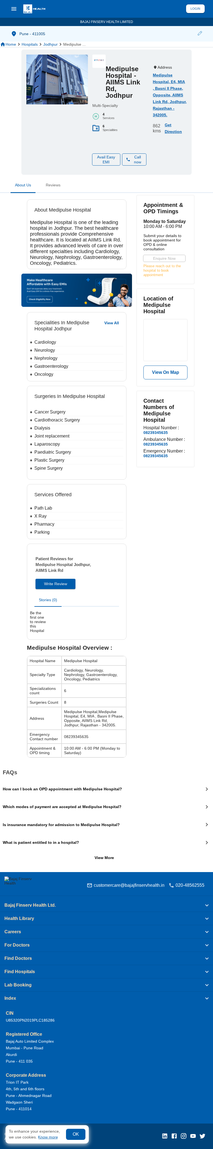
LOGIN (195, 8)
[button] (199, 33)
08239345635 (155, 432)
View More (104, 857)
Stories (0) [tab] (48, 600)
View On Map (165, 372)
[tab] (23, 186)
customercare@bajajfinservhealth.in (129, 885)
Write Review (55, 584)
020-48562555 (190, 885)
